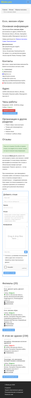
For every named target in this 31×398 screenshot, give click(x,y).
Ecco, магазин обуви (11, 310)
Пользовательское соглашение (14, 392)
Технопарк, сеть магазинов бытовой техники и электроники (14, 360)
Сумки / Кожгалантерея (9, 41)
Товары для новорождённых (14, 127)
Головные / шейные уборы (13, 133)
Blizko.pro (6, 2)
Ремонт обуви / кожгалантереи (15, 125)
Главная (4, 9)
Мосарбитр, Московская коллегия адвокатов (15, 342)
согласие (18, 257)
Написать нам (9, 394)
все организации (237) (10, 376)
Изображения (7, 224)
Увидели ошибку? (8, 110)
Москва (11, 9)
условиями (15, 255)
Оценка (5, 205)
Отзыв (5, 211)
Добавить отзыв (9, 273)
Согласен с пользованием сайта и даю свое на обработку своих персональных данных (16, 259)
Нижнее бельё (10, 131)
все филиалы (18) (8, 330)
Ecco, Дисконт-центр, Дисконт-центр (14, 289)
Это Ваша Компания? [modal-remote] (10, 113)
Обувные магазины (21, 9)
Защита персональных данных (14, 390)
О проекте (8, 387)
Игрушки (8, 129)
